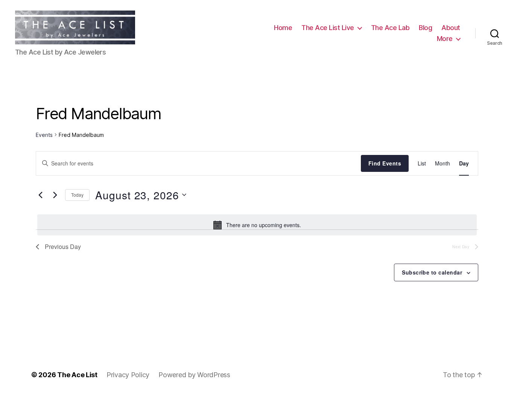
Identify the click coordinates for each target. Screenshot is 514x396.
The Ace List (77, 375)
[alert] (257, 224)
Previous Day (63, 246)
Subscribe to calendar (432, 272)
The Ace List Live (327, 28)
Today (77, 194)
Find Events (384, 163)
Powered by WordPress (194, 375)
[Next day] (54, 194)
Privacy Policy (127, 375)
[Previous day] (40, 194)
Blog (425, 28)
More (445, 38)
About (450, 28)
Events (44, 135)
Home (283, 28)
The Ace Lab (390, 28)
